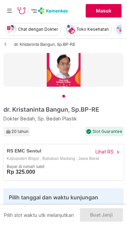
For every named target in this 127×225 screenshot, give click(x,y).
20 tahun (20, 131)
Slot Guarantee (107, 131)
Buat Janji (101, 215)
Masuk (103, 10)
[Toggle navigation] (9, 10)
